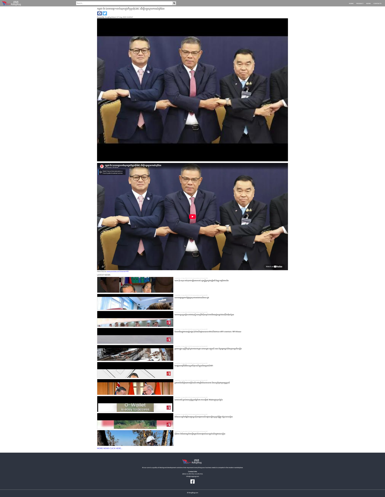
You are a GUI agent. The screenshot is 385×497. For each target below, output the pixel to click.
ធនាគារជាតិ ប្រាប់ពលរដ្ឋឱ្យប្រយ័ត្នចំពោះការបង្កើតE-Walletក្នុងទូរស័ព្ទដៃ (198, 400)
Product (360, 3)
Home (351, 3)
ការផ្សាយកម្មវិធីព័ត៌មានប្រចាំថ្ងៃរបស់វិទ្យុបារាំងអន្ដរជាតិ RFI (193, 366)
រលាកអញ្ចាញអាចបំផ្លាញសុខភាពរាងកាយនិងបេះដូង (191, 297)
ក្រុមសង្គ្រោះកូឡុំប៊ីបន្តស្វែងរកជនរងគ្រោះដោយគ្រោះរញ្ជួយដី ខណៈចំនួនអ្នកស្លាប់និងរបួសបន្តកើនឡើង (208, 348)
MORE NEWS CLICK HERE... (109, 448)
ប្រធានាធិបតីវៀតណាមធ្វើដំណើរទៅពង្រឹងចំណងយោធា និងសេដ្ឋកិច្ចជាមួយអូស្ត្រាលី (202, 383)
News (368, 3)
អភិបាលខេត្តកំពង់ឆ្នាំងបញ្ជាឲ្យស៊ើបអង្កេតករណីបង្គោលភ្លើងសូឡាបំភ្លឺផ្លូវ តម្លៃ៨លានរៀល (203, 417)
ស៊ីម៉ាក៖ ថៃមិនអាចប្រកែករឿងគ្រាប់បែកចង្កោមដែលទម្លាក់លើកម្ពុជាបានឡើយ (199, 434)
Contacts (377, 3)
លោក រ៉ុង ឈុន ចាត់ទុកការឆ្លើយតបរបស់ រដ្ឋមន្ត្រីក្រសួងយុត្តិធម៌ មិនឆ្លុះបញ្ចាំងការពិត (201, 280)
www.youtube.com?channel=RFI (118, 271)
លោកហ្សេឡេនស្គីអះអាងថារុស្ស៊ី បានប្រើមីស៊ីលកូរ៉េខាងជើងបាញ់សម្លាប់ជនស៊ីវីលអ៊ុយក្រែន (204, 314)
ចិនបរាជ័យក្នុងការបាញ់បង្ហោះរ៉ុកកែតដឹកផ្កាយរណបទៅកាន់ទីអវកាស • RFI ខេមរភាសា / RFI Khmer (207, 331)
